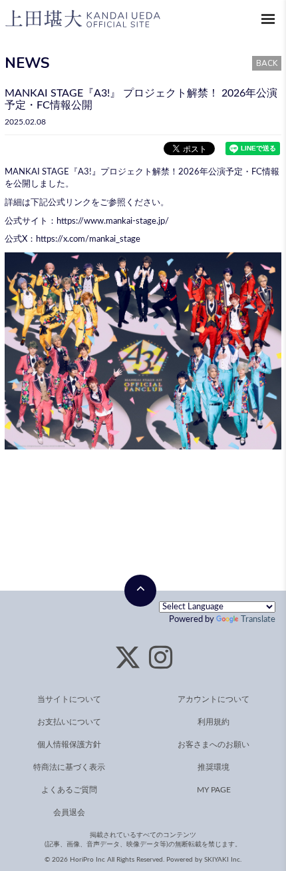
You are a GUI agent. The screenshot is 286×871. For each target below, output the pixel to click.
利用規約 (213, 722)
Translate (258, 619)
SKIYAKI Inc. (222, 859)
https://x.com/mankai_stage (88, 239)
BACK (266, 63)
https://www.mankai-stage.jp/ (113, 221)
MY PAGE (214, 790)
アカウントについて (213, 699)
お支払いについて (69, 722)
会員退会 (69, 812)
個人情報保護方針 (69, 744)
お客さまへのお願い (213, 744)
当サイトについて (69, 699)
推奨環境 (213, 767)
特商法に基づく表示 (69, 767)
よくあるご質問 (69, 790)
